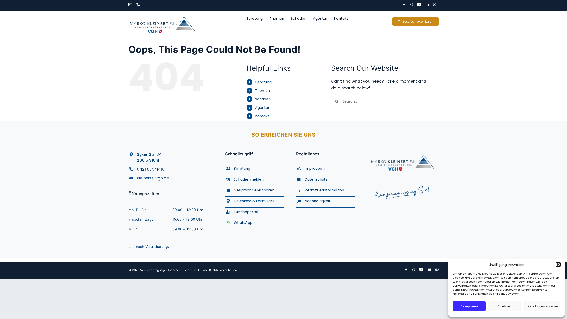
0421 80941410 (150, 169)
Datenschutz (316, 179)
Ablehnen (504, 306)
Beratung (263, 82)
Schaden (263, 99)
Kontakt (262, 116)
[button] (558, 264)
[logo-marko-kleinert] (162, 12)
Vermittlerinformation (324, 190)
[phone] (138, 4)
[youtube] (419, 4)
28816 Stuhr (148, 160)
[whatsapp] (434, 4)
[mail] (130, 4)
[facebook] (404, 4)
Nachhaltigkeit (317, 201)
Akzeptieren (469, 306)
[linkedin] (427, 4)
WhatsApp (243, 222)
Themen (262, 90)
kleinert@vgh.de (153, 178)
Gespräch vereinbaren (254, 190)
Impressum (315, 168)
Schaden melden (249, 179)
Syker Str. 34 (149, 154)
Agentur (262, 107)
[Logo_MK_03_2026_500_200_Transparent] (403, 151)
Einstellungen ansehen (541, 306)
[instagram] (411, 4)
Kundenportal (246, 211)
